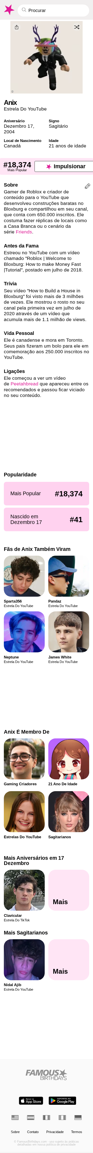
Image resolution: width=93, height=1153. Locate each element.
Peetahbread (24, 383)
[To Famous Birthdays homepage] (9, 9)
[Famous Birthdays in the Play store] (62, 1101)
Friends (24, 231)
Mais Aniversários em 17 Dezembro (34, 860)
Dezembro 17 (18, 126)
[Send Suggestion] (87, 187)
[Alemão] (78, 1117)
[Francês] (46, 1117)
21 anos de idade (67, 145)
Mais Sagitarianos (26, 933)
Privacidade (55, 1132)
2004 (9, 131)
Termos (76, 1132)
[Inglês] (15, 1117)
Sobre (15, 1132)
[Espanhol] (30, 1117)
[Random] (77, 27)
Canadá (12, 145)
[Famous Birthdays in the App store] (31, 1101)
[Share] (16, 27)
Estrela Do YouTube (25, 108)
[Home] (46, 1074)
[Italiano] (62, 1117)
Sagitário (58, 126)
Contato (33, 1132)
